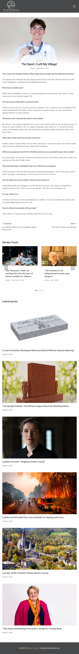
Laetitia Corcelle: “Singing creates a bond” (23, 461)
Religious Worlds (32, 648)
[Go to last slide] (6, 267)
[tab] (35, 290)
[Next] (73, 267)
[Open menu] (74, 6)
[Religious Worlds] (11, 6)
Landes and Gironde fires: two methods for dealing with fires (33, 517)
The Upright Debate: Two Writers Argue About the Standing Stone (35, 406)
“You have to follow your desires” (64, 225)
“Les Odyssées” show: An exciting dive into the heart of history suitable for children (19, 273)
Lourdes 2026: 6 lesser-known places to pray (25, 573)
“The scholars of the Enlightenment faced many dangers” (57, 273)
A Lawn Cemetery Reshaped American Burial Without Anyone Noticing (38, 350)
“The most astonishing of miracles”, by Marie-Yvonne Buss (32, 628)
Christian (39, 60)
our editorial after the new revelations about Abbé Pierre (19, 227)
